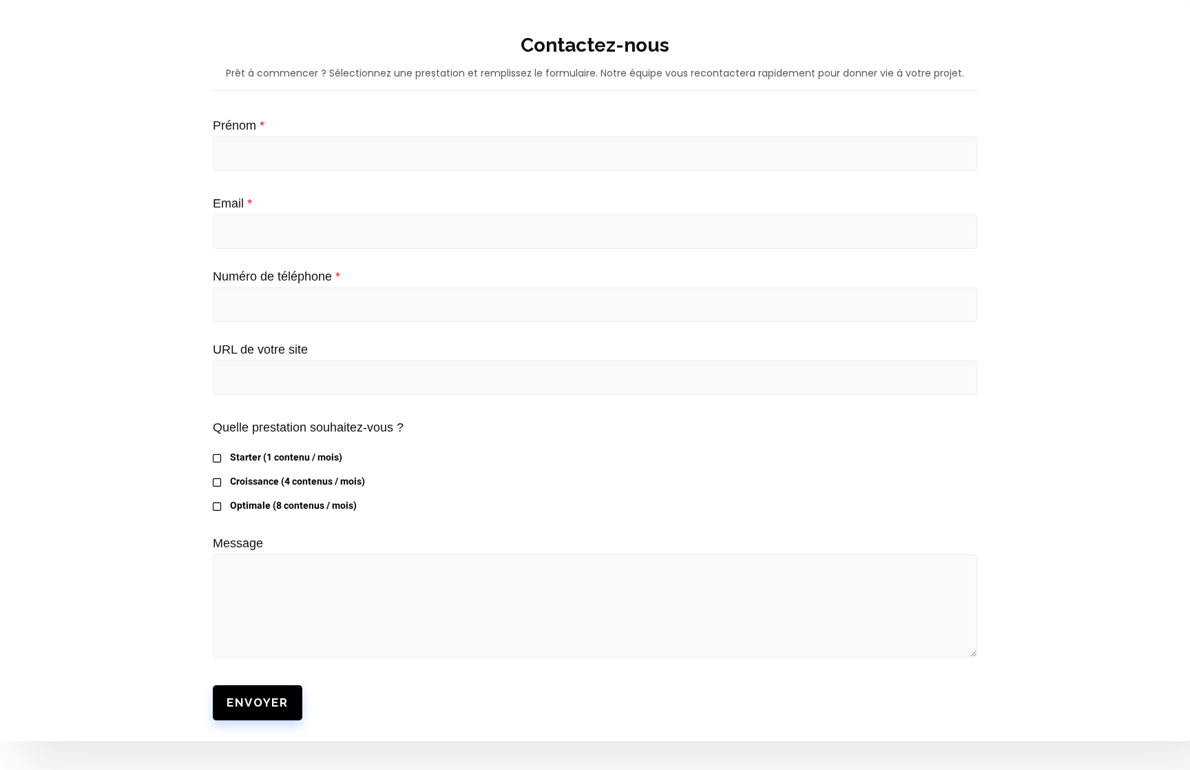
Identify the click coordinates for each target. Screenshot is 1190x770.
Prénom (238, 125)
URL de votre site (260, 349)
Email (232, 203)
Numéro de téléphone (276, 276)
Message (238, 543)
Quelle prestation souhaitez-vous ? (308, 427)
